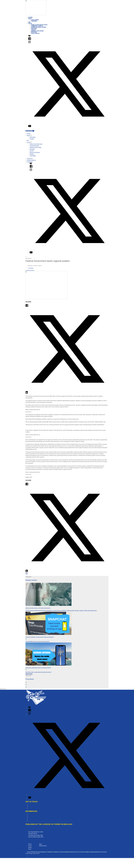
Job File (33, 29)
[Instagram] (29, 43)
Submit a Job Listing (37, 30)
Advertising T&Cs (32, 816)
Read (30, 18)
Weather (34, 32)
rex (26, 573)
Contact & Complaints (33, 804)
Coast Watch (35, 33)
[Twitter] (67, 390)
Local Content (31, 821)
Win (29, 22)
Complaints (30, 161)
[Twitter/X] (68, 123)
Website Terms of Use (33, 819)
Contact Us (29, 158)
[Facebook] (29, 39)
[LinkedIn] (26, 393)
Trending (34, 21)
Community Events (37, 25)
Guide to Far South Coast (39, 24)
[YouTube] (29, 127)
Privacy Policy (31, 817)
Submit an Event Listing (38, 27)
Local (30, 23)
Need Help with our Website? (35, 808)
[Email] (29, 393)
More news (29, 674)
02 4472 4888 (35, 845)
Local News (35, 19)
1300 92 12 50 (35, 847)
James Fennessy (30, 270)
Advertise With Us (31, 160)
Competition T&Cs (32, 814)
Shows (30, 17)
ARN (29, 855)
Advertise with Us (32, 806)
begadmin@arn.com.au (37, 849)
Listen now (29, 130)
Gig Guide (34, 28)
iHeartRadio (31, 857)
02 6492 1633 (35, 844)
